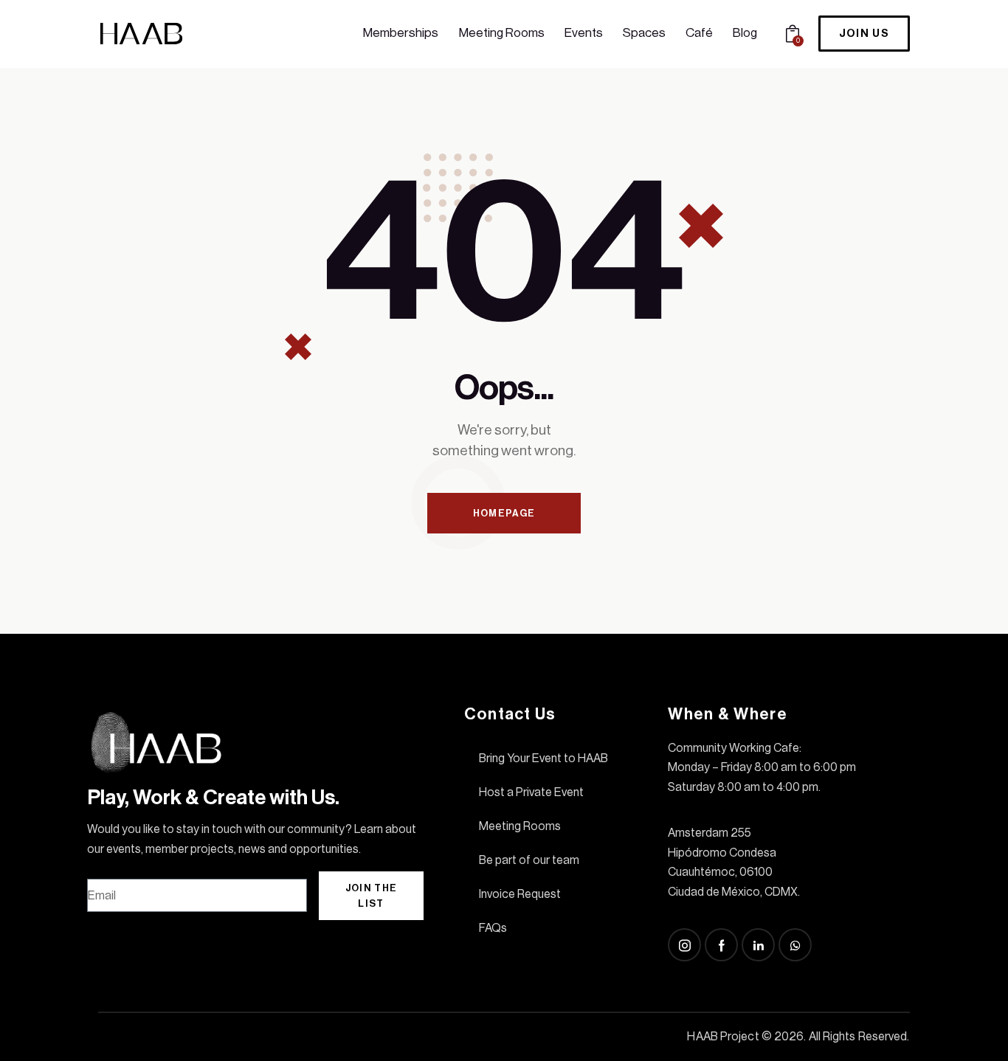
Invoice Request (520, 894)
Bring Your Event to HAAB (543, 758)
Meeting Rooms (520, 826)
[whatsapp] (795, 944)
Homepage (504, 513)
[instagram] (684, 944)
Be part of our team (529, 860)
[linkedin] (758, 944)
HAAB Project (723, 1037)
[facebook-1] (721, 944)
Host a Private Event (531, 792)
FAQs (493, 928)
